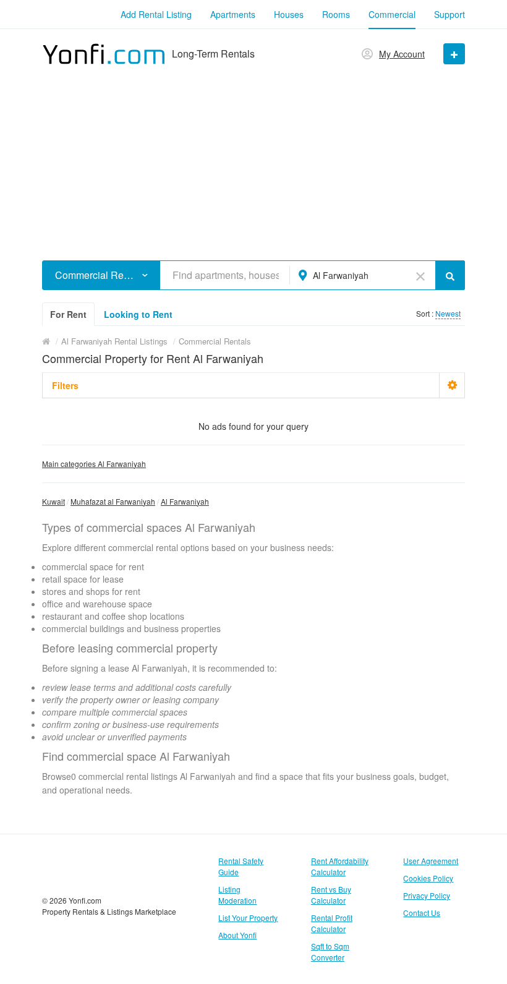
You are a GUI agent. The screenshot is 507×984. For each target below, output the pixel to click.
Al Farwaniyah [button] (341, 275)
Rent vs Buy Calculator (331, 894)
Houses (289, 14)
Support (449, 14)
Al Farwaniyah (185, 501)
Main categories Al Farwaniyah (94, 463)
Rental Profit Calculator (331, 923)
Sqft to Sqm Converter (330, 951)
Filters (65, 385)
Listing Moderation (237, 894)
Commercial (392, 14)
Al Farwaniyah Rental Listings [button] (114, 341)
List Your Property (248, 917)
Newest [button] (448, 313)
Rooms (336, 14)
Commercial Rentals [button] (96, 275)
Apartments (232, 14)
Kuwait (53, 501)
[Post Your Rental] (454, 53)
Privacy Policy (426, 895)
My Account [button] (402, 54)
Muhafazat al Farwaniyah (112, 501)
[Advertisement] (253, 158)
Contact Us (421, 912)
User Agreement (430, 860)
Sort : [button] (425, 313)
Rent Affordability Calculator (340, 866)
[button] (145, 274)
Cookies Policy (428, 878)
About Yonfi (237, 935)
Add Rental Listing (156, 14)
